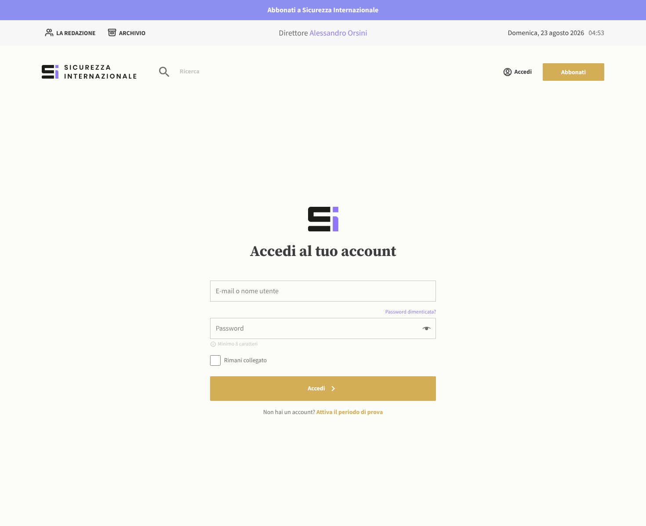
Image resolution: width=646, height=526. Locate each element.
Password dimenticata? (410, 312)
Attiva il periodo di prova (349, 412)
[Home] (89, 72)
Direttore (323, 33)
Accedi (523, 72)
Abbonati (573, 72)
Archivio (132, 33)
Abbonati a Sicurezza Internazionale (323, 10)
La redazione (75, 33)
